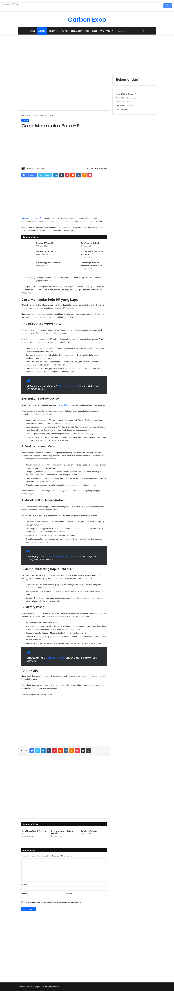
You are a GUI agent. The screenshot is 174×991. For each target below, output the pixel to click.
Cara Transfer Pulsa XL (90, 243)
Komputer (53, 31)
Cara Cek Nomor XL (44, 251)
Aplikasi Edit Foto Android (125, 98)
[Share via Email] (83, 750)
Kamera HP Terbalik (44, 243)
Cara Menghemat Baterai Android (62, 832)
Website (69, 893)
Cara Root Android (68, 386)
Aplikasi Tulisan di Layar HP (126, 94)
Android (41, 31)
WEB (87, 31)
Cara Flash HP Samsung (60, 556)
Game (94, 31)
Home (32, 31)
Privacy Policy (106, 31)
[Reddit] (72, 175)
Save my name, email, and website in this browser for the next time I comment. (53, 902)
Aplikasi (64, 31)
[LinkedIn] (55, 175)
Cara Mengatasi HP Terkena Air (33, 832)
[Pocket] (89, 175)
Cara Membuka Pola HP (31, 218)
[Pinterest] (67, 175)
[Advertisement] (87, 53)
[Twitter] (37, 750)
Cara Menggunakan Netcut (48, 262)
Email (24, 893)
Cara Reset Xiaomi (55, 657)
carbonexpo (30, 168)
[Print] (88, 750)
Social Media (76, 31)
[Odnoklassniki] (84, 175)
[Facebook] (31, 750)
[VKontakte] (78, 175)
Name (24, 885)
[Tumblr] (61, 175)
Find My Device (62, 405)
